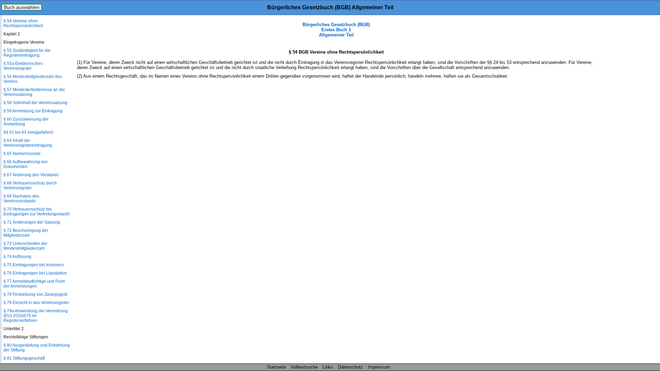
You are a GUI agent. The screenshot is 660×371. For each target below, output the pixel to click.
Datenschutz (350, 367)
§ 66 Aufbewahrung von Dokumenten (25, 164)
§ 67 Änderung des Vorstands (31, 174)
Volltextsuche (304, 367)
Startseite (276, 367)
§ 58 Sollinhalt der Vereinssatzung (35, 102)
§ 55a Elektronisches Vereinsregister (23, 66)
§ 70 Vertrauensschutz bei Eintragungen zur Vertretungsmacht (36, 211)
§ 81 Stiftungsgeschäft (24, 358)
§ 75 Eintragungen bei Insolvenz (33, 264)
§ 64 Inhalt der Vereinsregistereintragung (27, 143)
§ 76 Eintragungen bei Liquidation (35, 273)
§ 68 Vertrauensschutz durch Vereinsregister (30, 185)
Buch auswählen (22, 7)
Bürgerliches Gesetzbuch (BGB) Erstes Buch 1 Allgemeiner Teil (336, 29)
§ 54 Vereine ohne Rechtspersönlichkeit (23, 23)
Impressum (379, 367)
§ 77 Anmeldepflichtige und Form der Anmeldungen (34, 284)
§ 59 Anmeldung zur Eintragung (33, 111)
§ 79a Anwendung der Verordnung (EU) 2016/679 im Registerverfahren (35, 315)
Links (327, 367)
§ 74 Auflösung (17, 256)
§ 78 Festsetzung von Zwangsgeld (35, 294)
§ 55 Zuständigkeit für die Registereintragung (27, 53)
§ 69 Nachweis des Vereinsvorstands (21, 198)
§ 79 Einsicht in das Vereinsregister (36, 302)
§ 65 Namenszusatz (22, 153)
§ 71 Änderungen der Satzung (31, 222)
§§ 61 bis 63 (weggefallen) (28, 132)
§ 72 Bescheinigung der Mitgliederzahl (25, 233)
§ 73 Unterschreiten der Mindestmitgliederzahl (25, 246)
